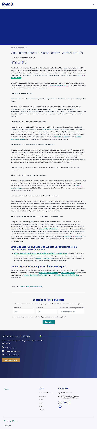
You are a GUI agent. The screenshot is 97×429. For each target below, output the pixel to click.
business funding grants (61, 137)
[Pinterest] (22, 62)
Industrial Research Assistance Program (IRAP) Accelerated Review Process (40, 253)
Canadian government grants (48, 272)
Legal (10, 421)
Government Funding (19, 48)
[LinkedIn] (15, 62)
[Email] (25, 62)
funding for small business (44, 258)
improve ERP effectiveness (48, 229)
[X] (12, 62)
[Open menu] (93, 4)
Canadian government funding (58, 85)
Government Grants (36, 286)
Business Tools (24, 286)
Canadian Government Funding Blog (35, 275)
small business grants (68, 272)
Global (6, 421)
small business (47, 129)
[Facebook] (19, 62)
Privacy (15, 421)
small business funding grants (73, 236)
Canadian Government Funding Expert (67, 275)
